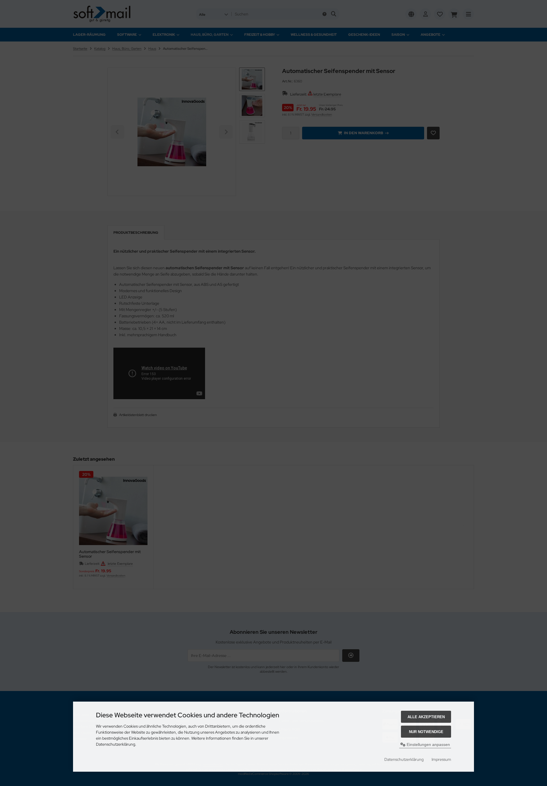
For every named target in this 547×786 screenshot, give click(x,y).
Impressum (441, 759)
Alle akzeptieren (426, 717)
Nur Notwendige (426, 732)
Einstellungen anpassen (428, 744)
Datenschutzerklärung (404, 759)
